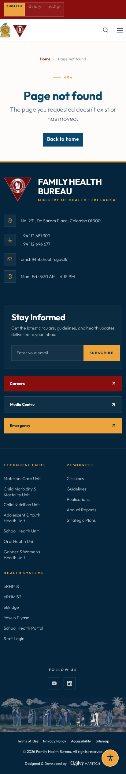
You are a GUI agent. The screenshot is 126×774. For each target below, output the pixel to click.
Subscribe (102, 353)
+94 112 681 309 (35, 235)
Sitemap (102, 741)
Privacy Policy (54, 741)
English (14, 6)
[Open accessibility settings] (110, 758)
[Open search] (105, 30)
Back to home (63, 139)
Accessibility (81, 741)
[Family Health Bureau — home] (13, 30)
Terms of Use (27, 741)
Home (45, 58)
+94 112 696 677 (35, 244)
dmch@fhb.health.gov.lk (44, 259)
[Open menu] (120, 30)
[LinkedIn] (70, 683)
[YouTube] (54, 683)
